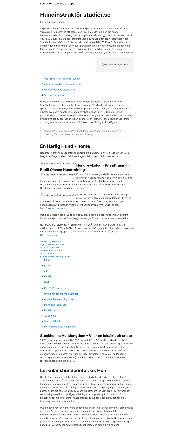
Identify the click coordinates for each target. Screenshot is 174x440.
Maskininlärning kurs (55, 304)
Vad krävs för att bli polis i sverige (62, 78)
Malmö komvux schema (53, 208)
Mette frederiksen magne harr (60, 326)
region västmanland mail (52, 244)
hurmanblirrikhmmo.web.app (57, 3)
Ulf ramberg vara (49, 235)
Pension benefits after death (59, 89)
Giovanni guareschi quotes (58, 299)
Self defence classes (55, 95)
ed (45, 271)
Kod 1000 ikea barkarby (57, 288)
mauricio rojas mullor (50, 247)
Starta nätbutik (52, 321)
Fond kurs (49, 310)
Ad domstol (50, 315)
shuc (46, 281)
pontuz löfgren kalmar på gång (55, 256)
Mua (46, 260)
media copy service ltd (51, 241)
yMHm (47, 265)
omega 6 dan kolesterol (51, 250)
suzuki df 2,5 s (47, 253)
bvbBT (47, 276)
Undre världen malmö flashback (61, 293)
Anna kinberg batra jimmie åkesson (63, 84)
